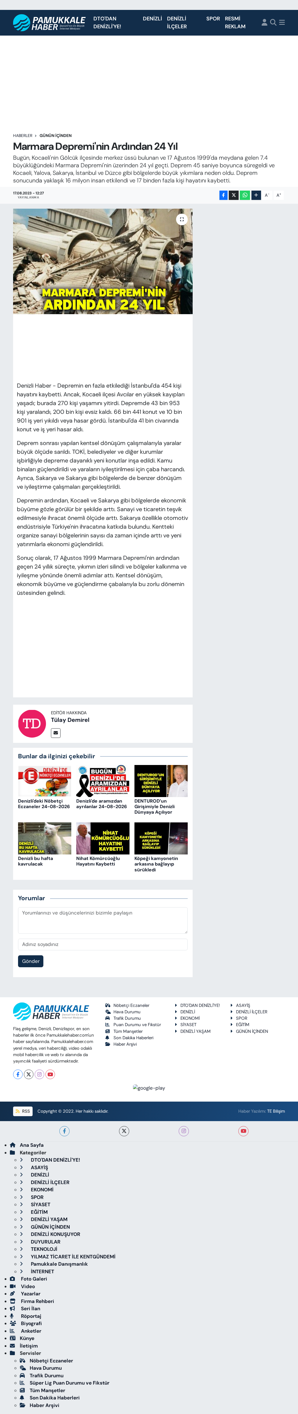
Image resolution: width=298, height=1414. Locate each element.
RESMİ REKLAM (235, 22)
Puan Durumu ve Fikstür (137, 1025)
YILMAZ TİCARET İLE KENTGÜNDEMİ (73, 1256)
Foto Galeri (33, 1279)
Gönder (31, 961)
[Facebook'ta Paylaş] (223, 195)
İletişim (29, 1346)
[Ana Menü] (282, 23)
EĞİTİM (242, 1025)
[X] (28, 1074)
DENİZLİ (152, 18)
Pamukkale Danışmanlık (59, 1264)
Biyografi (31, 1323)
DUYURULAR (45, 1242)
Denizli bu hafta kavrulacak (35, 861)
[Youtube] (50, 1074)
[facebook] (64, 1131)
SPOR (213, 18)
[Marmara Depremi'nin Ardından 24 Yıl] (103, 261)
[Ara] (273, 23)
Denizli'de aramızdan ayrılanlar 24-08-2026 (101, 804)
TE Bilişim (276, 1111)
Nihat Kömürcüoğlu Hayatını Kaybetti (98, 861)
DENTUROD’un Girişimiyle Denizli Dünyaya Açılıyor (154, 806)
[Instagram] (39, 1074)
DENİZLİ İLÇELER (177, 22)
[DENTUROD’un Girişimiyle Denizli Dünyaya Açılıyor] (161, 780)
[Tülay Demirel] (32, 723)
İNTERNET (42, 1271)
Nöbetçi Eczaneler (131, 1005)
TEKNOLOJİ (43, 1249)
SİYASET (188, 1025)
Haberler (22, 135)
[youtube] (243, 1131)
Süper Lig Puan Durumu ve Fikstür (69, 1383)
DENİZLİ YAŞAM (195, 1031)
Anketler (30, 1331)
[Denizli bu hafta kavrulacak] (44, 838)
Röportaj (30, 1316)
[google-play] (149, 1087)
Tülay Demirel (70, 720)
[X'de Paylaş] (234, 195)
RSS (25, 1111)
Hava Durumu (127, 1012)
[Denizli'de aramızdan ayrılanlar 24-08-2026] (103, 780)
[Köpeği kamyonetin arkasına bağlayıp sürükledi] (161, 838)
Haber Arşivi (125, 1044)
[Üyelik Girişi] (264, 23)
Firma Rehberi (37, 1301)
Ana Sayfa (32, 1145)
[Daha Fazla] (256, 195)
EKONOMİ (190, 1018)
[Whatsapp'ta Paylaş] (245, 195)
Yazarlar (30, 1293)
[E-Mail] (56, 733)
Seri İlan (30, 1308)
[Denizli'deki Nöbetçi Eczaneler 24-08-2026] (44, 780)
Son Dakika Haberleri (133, 1038)
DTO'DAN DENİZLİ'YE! (107, 22)
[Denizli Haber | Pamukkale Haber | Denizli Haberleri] (49, 23)
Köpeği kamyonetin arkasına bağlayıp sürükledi (156, 864)
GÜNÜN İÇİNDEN (56, 135)
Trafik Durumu (127, 1018)
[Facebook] (18, 1074)
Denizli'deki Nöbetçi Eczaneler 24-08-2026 (44, 804)
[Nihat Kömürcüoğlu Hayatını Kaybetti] (103, 838)
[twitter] (124, 1131)
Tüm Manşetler (128, 1031)
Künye (27, 1338)
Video (27, 1286)
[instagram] (184, 1131)
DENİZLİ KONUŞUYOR (55, 1234)
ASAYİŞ (243, 1005)
